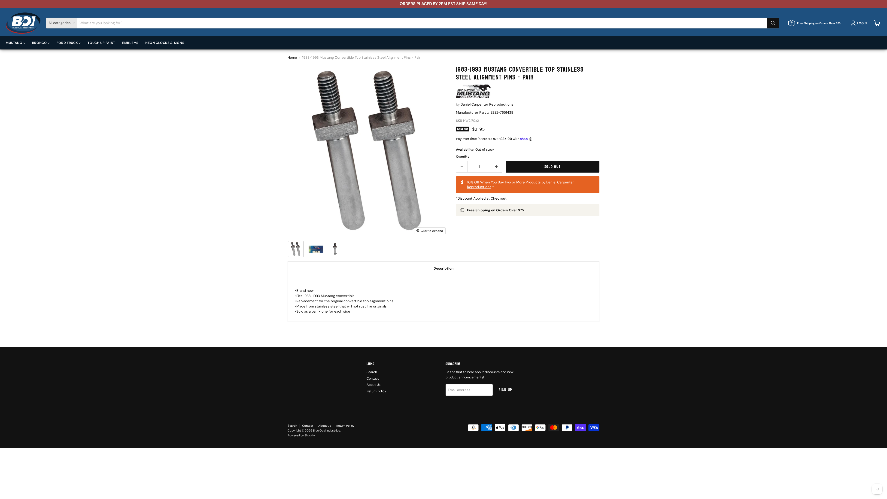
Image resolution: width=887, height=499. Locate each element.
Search (372, 372)
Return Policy (376, 391)
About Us (373, 385)
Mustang (14, 43)
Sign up (505, 389)
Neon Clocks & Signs (164, 43)
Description (443, 268)
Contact (373, 378)
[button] (860, 23)
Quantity (462, 156)
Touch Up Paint (101, 43)
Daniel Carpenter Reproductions (487, 104)
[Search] (773, 23)
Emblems (130, 43)
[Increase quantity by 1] (496, 167)
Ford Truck (68, 43)
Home (292, 58)
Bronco (40, 43)
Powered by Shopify (301, 435)
